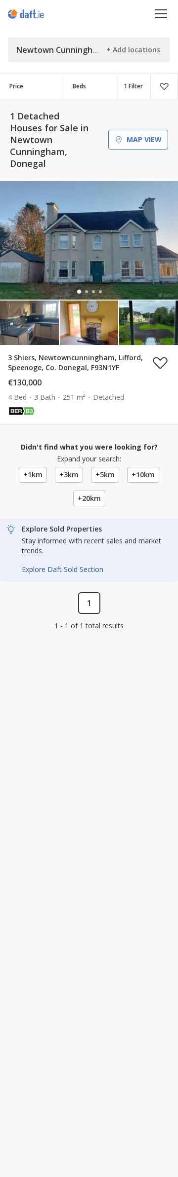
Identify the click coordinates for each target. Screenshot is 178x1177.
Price (16, 86)
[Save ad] (160, 363)
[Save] (164, 86)
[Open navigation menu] (161, 13)
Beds (79, 86)
